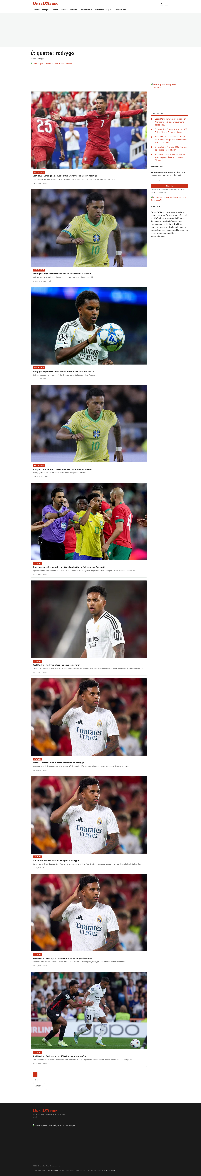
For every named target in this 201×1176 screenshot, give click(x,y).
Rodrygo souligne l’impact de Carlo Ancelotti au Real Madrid (62, 273)
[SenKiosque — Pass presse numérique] (169, 97)
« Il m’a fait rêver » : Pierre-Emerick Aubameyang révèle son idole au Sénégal (170, 157)
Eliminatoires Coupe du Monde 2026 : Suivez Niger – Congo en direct (171, 131)
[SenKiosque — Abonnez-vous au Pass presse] (89, 76)
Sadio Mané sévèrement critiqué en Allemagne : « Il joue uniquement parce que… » (170, 122)
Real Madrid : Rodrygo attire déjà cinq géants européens (60, 1056)
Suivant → (39, 1085)
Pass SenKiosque (109, 1170)
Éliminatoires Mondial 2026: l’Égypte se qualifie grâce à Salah (171, 148)
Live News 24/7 (120, 9)
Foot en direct (39, 172)
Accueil (37, 9)
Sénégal (45, 9)
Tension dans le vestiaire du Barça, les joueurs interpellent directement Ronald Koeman (171, 139)
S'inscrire (169, 186)
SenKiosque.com (52, 1170)
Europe (64, 9)
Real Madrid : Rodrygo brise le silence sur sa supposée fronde (62, 958)
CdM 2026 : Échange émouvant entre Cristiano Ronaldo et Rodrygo (65, 175)
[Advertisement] (100, 30)
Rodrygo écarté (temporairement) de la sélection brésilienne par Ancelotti (69, 567)
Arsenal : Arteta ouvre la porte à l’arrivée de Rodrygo (58, 762)
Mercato (73, 9)
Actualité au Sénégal (103, 9)
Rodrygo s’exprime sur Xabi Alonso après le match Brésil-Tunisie (63, 371)
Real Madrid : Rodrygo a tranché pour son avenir (56, 665)
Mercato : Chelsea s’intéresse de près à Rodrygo (56, 860)
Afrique (55, 9)
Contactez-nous (86, 9)
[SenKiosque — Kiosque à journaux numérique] (100, 1141)
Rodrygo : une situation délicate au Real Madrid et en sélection (63, 469)
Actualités (37, 563)
